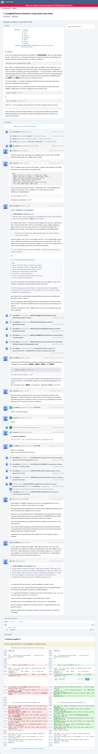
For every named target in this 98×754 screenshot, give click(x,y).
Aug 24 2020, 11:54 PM (55, 417)
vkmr (25, 33)
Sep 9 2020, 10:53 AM (55, 561)
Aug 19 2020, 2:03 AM (55, 163)
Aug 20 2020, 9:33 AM (58, 337)
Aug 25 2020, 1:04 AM (57, 432)
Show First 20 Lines (16, 648)
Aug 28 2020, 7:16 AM (55, 499)
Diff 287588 (37, 446)
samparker (26, 37)
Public (16, 16)
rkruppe (26, 41)
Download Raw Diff (75, 26)
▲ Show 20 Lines (16, 748)
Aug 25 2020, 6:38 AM (58, 466)
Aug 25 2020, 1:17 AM (55, 446)
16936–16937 (17, 439)
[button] (87, 679)
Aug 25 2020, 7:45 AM (58, 479)
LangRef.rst (13, 629)
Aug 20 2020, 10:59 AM (57, 353)
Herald (14, 136)
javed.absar (31, 141)
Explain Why (45, 486)
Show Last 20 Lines (39, 748)
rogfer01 (26, 35)
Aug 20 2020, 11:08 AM (55, 358)
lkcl (14, 499)
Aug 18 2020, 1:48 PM (55, 150)
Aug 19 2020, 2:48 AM (55, 206)
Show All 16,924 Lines (28, 648)
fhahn (25, 39)
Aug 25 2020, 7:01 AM (58, 473)
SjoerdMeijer (14, 22)
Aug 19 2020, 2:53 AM (58, 318)
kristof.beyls (39, 141)
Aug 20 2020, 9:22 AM (58, 331)
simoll (25, 32)
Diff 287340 (37, 407)
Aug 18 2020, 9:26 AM (58, 132)
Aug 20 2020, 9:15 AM (58, 324)
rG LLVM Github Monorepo (28, 126)
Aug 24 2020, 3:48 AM (55, 391)
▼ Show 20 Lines (39, 648)
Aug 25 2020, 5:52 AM (58, 460)
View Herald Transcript (39, 136)
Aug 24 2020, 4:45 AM (55, 407)
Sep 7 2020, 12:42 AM (55, 542)
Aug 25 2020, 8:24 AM (58, 486)
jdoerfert (26, 43)
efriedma (26, 30)
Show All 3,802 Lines (27, 748)
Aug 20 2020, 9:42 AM (58, 344)
